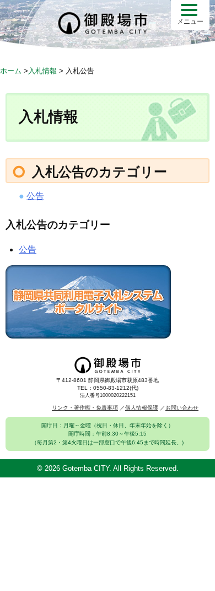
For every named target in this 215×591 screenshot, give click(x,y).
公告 (35, 196)
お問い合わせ (181, 408)
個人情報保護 (141, 408)
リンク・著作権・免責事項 (85, 408)
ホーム (11, 71)
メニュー (190, 21)
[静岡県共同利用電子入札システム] (88, 335)
